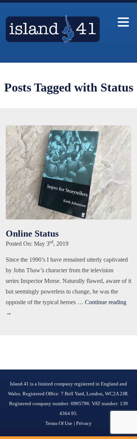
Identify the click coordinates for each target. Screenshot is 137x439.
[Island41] (53, 41)
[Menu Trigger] (123, 21)
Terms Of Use (58, 423)
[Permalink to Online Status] (68, 217)
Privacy (84, 423)
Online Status (32, 233)
